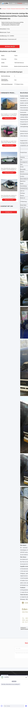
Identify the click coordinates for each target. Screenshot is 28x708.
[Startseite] (5, 3)
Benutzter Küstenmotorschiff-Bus (18, 8)
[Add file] (2, 705)
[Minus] (26, 677)
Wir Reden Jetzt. (9, 46)
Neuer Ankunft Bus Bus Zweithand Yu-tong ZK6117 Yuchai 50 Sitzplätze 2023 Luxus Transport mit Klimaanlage (9, 170)
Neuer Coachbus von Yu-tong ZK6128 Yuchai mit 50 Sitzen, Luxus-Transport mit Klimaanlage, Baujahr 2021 (9, 115)
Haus (13, 3)
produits (8, 8)
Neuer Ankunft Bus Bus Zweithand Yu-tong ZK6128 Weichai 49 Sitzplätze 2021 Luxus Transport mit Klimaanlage (9, 197)
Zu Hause (4, 8)
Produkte (19, 3)
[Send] (26, 705)
